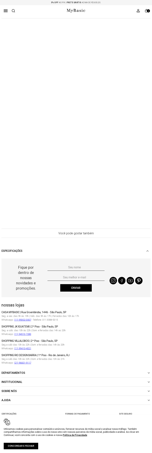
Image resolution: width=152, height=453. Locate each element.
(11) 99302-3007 (22, 319)
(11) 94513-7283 (22, 334)
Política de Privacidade (75, 435)
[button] (6, 10)
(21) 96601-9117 (22, 362)
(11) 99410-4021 (22, 348)
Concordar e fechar (21, 445)
